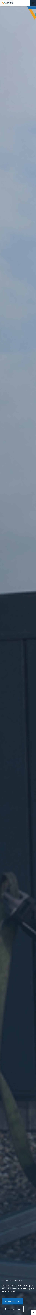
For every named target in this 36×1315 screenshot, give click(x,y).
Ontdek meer (11, 1301)
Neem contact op (12, 1309)
